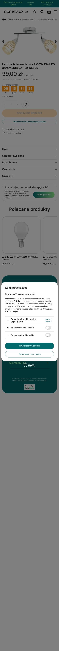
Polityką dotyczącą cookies (25, 301)
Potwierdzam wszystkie (29, 345)
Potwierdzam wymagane (29, 354)
